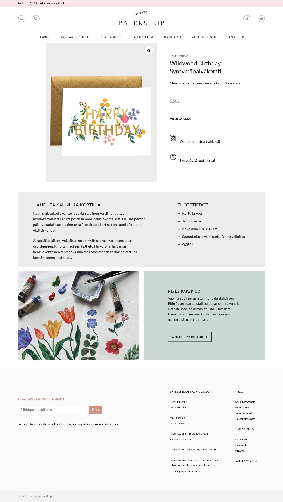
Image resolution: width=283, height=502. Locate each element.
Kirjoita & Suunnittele (75, 37)
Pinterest (240, 450)
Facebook (241, 445)
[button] (21, 18)
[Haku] (36, 18)
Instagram (241, 439)
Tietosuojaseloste (245, 418)
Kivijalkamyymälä (245, 401)
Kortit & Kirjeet (111, 37)
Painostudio (236, 37)
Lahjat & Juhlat (143, 37)
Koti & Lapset (172, 37)
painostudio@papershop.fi (200, 449)
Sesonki (44, 37)
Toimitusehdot (243, 413)
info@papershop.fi (198, 433)
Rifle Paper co (179, 55)
